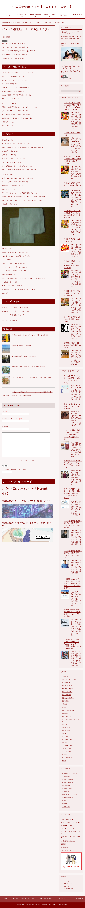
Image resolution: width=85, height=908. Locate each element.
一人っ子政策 (66, 785)
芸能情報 (64, 704)
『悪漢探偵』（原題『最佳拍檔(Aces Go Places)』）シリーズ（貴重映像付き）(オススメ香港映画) (72, 644)
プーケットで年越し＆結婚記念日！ (22, 345)
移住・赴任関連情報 (68, 710)
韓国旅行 (64, 754)
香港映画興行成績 (67, 797)
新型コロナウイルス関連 (69, 794)
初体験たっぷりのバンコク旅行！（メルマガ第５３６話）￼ (29, 335)
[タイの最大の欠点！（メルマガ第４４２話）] (6, 362)
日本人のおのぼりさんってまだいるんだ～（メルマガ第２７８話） (31, 377)
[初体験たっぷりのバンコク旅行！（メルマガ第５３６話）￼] (6, 341)
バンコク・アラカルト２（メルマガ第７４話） (18, 395)
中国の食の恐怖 (67, 788)
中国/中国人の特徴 (67, 689)
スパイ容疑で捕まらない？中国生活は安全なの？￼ (72, 319)
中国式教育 (65, 791)
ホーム (8, 15)
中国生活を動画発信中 (35, 15)
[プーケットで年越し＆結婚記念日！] (6, 351)
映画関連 (64, 707)
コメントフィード (69, 886)
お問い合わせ (63, 15)
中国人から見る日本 (68, 698)
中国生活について (67, 685)
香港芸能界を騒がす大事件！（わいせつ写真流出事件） (72, 406)
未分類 (64, 761)
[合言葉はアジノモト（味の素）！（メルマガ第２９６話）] (6, 372)
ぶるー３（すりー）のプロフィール (23, 898)
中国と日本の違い (67, 692)
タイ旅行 (5, 40)
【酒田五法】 (66, 847)
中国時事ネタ (66, 682)
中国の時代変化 (66, 695)
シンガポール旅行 (67, 745)
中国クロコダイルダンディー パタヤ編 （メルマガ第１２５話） (32, 392)
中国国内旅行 (66, 730)
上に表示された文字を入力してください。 (14, 469)
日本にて (64, 724)
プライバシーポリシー (76, 15)
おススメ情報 (66, 807)
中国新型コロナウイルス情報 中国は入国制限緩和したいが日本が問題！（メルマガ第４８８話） (72, 583)
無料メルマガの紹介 (49, 15)
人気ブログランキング (66, 78)
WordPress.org (68, 888)
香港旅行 (64, 733)
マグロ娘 (65, 804)
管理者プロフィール (22, 15)
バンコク (8, 320)
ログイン (66, 881)
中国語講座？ (66, 713)
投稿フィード (68, 883)
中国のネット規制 (67, 782)
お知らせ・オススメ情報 (69, 679)
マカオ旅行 (65, 736)
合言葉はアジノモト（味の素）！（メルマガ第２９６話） (29, 366)
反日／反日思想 (66, 716)
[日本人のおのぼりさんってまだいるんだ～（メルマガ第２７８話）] (6, 383)
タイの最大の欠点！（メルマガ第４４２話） (25, 356)
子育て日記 (65, 701)
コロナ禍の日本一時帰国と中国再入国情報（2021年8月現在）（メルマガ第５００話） (72, 434)
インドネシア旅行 (67, 739)
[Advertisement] (28, 557)
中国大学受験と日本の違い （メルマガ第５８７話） (72, 185)
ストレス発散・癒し (68, 757)
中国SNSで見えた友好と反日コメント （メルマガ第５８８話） (72, 293)
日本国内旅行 (66, 727)
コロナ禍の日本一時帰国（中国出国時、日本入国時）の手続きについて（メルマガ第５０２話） (72, 493)
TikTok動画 (65, 676)
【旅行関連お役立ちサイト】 (70, 841)
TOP (18, 22)
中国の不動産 (66, 776)
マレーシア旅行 (66, 748)
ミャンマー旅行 (66, 751)
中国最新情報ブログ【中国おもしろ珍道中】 (42, 7)
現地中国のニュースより (69, 773)
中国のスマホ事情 (67, 779)
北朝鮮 (64, 800)
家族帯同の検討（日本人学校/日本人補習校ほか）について (72, 345)
